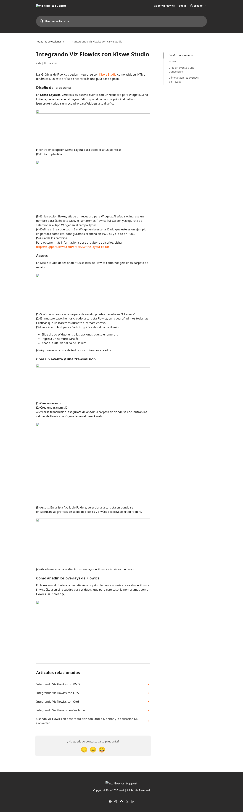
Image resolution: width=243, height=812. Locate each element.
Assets (172, 61)
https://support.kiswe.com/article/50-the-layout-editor (72, 247)
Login (182, 5)
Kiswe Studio (108, 74)
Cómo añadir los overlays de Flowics (184, 79)
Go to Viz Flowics (164, 5)
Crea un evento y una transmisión (181, 69)
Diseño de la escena (181, 55)
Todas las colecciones (49, 41)
